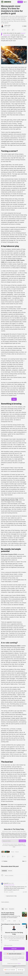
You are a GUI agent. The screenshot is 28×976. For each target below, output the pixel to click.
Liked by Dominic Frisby (10, 884)
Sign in (25, 2)
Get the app (20, 969)
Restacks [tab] (10, 870)
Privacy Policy (15, 959)
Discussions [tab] (11, 909)
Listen (25, 26)
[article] (14, 917)
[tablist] (7, 870)
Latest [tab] (6, 909)
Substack (7, 973)
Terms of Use (21, 956)
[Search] (25, 909)
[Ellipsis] (26, 883)
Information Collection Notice (18, 958)
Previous (5, 861)
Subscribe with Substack (15, 953)
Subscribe (20, 2)
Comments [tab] (4, 870)
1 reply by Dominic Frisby (11, 896)
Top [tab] (2, 909)
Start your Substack (10, 969)
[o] (24, 914)
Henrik (5, 883)
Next (23, 861)
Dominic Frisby (7, 25)
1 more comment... (5, 902)
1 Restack (17, 851)
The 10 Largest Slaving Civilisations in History (7, 913)
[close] (24, 926)
